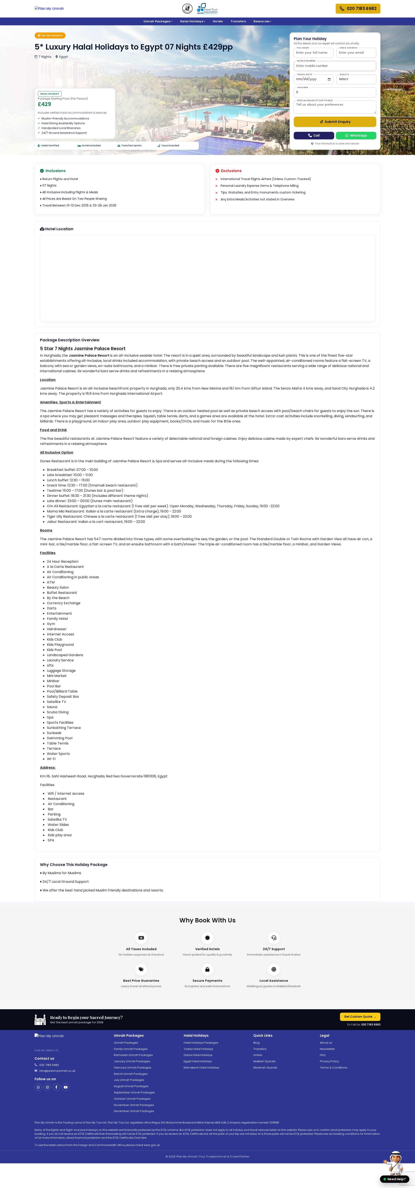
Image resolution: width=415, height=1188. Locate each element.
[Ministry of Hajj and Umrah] (207, 8)
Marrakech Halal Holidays (201, 1067)
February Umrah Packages (132, 1067)
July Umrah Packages (129, 1080)
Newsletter (327, 1049)
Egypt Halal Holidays (198, 1061)
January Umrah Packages (132, 1061)
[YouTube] (65, 1087)
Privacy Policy (329, 1061)
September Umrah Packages (134, 1092)
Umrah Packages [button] (157, 21)
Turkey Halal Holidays (198, 1049)
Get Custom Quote (360, 1017)
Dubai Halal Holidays (198, 1055)
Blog (256, 1043)
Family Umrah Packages (131, 1049)
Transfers (238, 21)
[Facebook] (56, 1087)
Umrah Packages (126, 1043)
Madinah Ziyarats (265, 1067)
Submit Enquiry (338, 121)
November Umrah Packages (134, 1105)
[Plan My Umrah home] (49, 8)
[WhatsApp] (38, 1087)
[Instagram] (47, 1087)
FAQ (323, 1055)
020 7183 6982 (370, 1024)
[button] (395, 1164)
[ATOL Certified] (187, 8)
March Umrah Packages (131, 1074)
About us (326, 1043)
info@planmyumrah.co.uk (57, 1071)
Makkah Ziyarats (264, 1061)
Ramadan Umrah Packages (133, 1055)
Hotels (218, 21)
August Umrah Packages (131, 1086)
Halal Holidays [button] (191, 21)
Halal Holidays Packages (201, 1043)
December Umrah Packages (134, 1111)
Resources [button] (261, 21)
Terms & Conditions (333, 1067)
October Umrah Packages (132, 1099)
